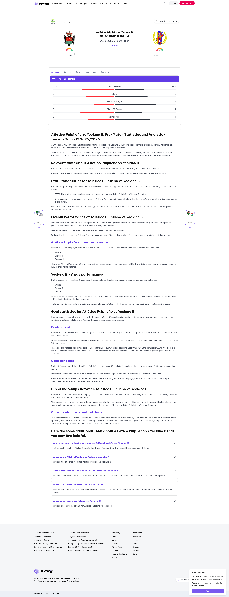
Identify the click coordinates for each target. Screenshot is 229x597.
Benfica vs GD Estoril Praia (44, 550)
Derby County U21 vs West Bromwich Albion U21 (87, 544)
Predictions (57, 3)
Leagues (84, 3)
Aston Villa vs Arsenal (42, 537)
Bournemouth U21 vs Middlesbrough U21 (84, 550)
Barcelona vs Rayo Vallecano (45, 544)
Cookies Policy (213, 583)
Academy (114, 3)
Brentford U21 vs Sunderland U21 (81, 547)
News (124, 3)
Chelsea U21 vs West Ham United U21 (82, 540)
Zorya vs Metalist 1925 (77, 537)
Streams (103, 3)
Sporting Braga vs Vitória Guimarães (48, 547)
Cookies (115, 550)
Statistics (71, 3)
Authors (115, 540)
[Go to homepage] (41, 3)
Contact (115, 544)
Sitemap (115, 557)
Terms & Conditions (119, 554)
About (114, 537)
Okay (207, 591)
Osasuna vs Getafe (41, 540)
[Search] (165, 3)
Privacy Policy (117, 547)
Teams (94, 3)
